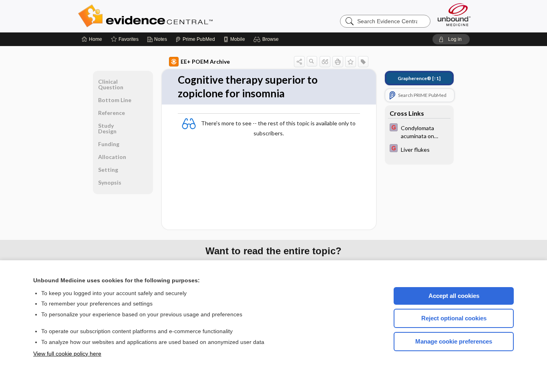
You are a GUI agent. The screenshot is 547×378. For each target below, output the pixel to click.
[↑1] (419, 78)
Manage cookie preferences (453, 341)
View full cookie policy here (67, 353)
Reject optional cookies (454, 318)
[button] (267, 39)
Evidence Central (177, 16)
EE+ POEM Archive (205, 61)
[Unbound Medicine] (454, 14)
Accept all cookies (453, 295)
